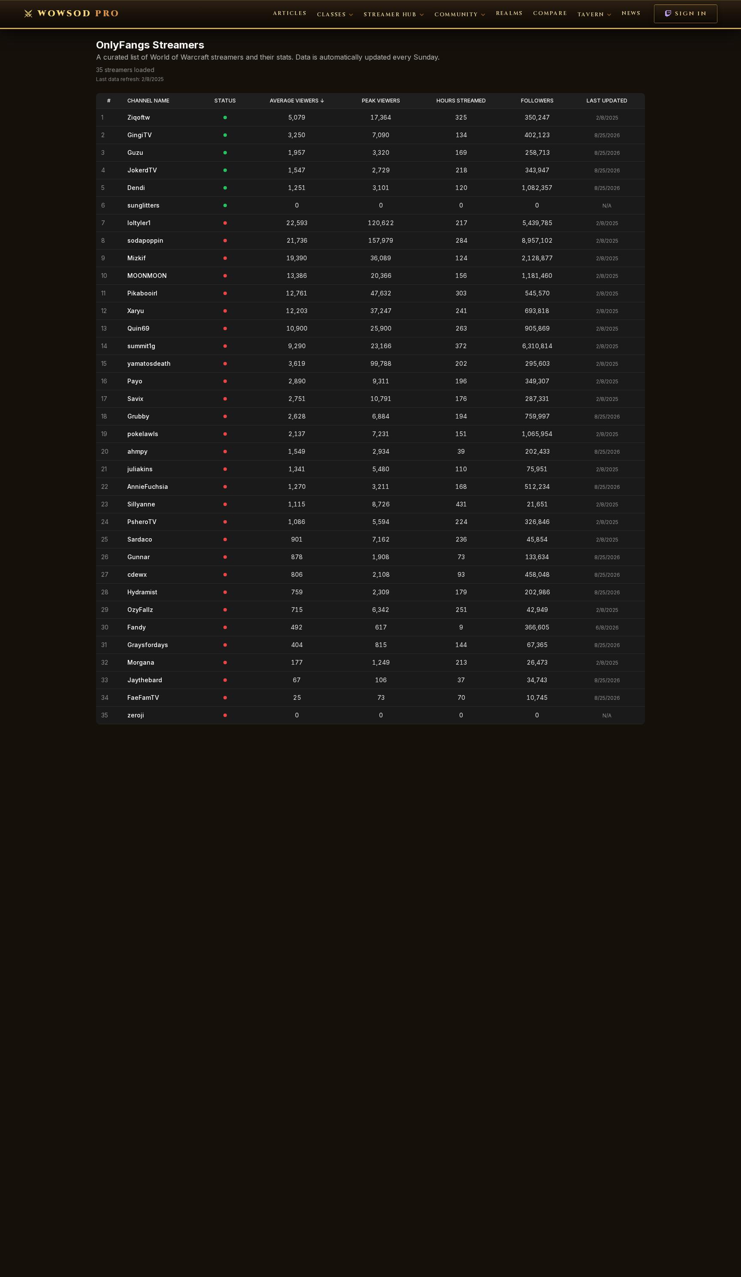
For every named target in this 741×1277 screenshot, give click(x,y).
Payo (134, 381)
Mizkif (136, 258)
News (631, 13)
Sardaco (139, 539)
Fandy (136, 627)
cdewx (137, 574)
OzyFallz (140, 609)
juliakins (140, 469)
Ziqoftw (138, 117)
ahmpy (137, 451)
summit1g (141, 345)
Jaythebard (144, 680)
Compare (550, 13)
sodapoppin (145, 240)
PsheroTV (142, 521)
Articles (290, 13)
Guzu (135, 152)
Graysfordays (147, 644)
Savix (135, 398)
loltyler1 (139, 222)
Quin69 (138, 328)
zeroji (135, 715)
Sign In (691, 14)
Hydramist (142, 592)
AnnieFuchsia (147, 486)
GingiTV (139, 135)
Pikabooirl (142, 293)
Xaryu (135, 310)
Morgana (140, 662)
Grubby (138, 416)
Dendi (136, 187)
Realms (509, 13)
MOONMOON (147, 275)
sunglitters (143, 205)
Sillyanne (141, 504)
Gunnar (138, 556)
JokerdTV (142, 170)
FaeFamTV (143, 697)
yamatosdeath (149, 363)
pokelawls (142, 433)
